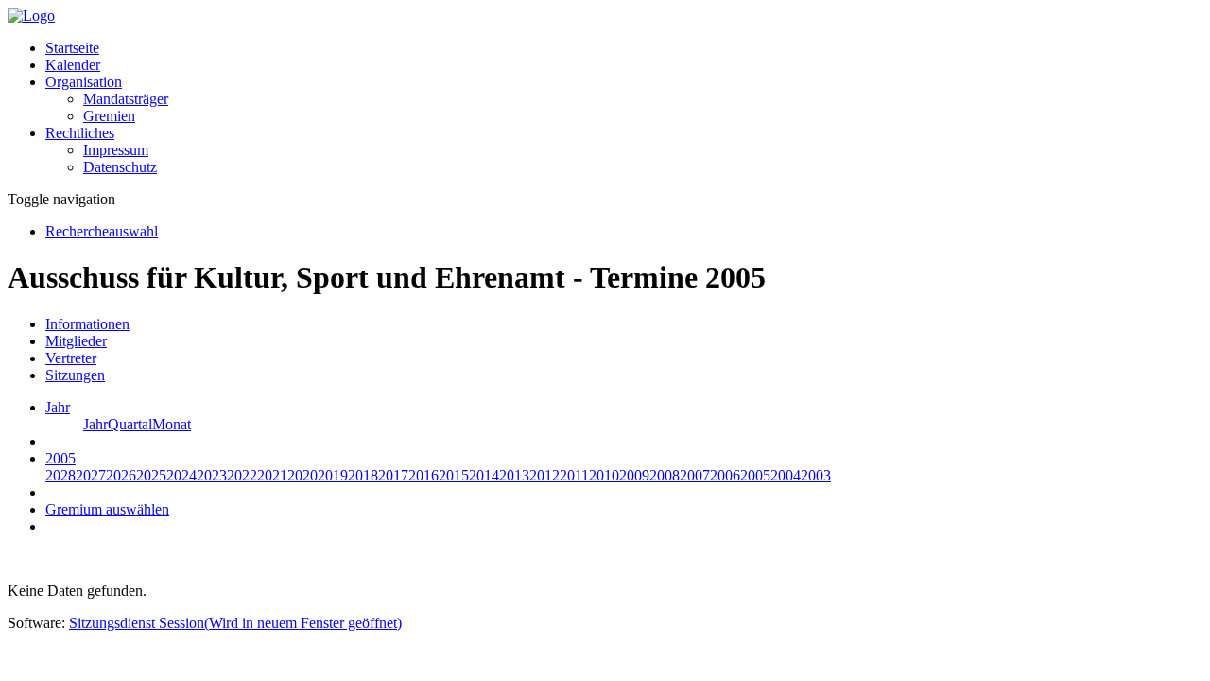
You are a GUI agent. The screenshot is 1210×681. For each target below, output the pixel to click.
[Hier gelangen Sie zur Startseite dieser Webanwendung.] (31, 16)
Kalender (72, 65)
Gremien (109, 116)
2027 (91, 475)
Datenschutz (120, 167)
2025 (151, 475)
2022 (242, 475)
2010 (604, 475)
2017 (393, 475)
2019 (333, 475)
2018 (363, 475)
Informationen (87, 324)
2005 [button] (60, 458)
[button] (83, 82)
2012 (544, 475)
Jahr (95, 424)
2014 (484, 475)
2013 (514, 475)
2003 (816, 475)
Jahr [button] (57, 407)
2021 (272, 475)
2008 (664, 475)
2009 (634, 475)
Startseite (72, 48)
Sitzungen (75, 375)
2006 (725, 475)
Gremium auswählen (107, 509)
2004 (785, 475)
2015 (454, 475)
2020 (302, 475)
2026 (121, 475)
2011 (574, 475)
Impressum (115, 150)
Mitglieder (76, 341)
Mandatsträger (125, 99)
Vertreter (70, 358)
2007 (695, 475)
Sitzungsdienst (235, 623)
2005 (755, 475)
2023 (212, 475)
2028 (60, 475)
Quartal (130, 424)
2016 (423, 475)
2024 (181, 475)
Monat (171, 424)
